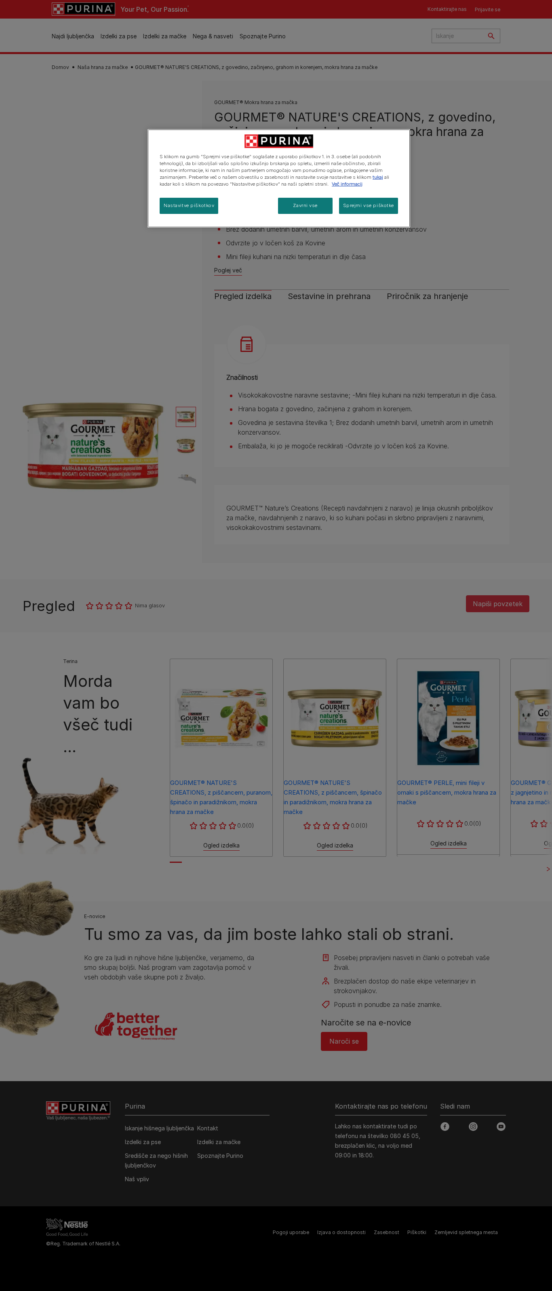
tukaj (378, 177)
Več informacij (347, 184)
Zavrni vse (305, 205)
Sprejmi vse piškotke (368, 205)
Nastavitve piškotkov (189, 205)
